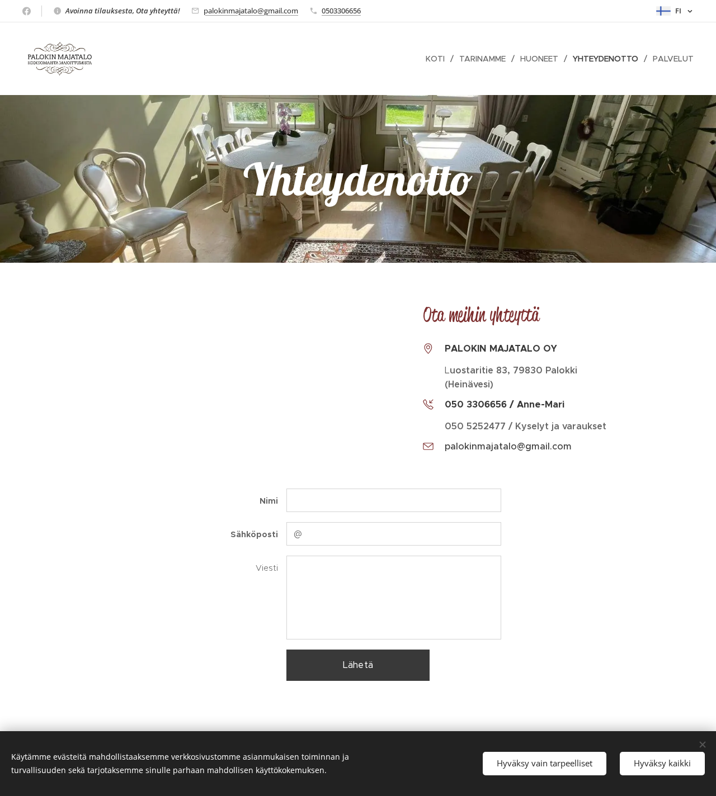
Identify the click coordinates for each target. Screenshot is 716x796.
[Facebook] (27, 11)
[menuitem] (438, 59)
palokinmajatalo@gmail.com (251, 11)
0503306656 (341, 11)
